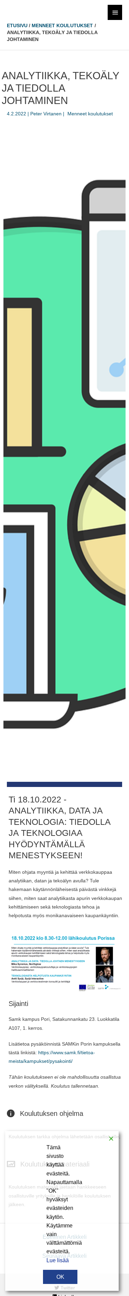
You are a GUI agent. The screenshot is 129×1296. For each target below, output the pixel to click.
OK (60, 1277)
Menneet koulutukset (90, 113)
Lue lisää (57, 1260)
